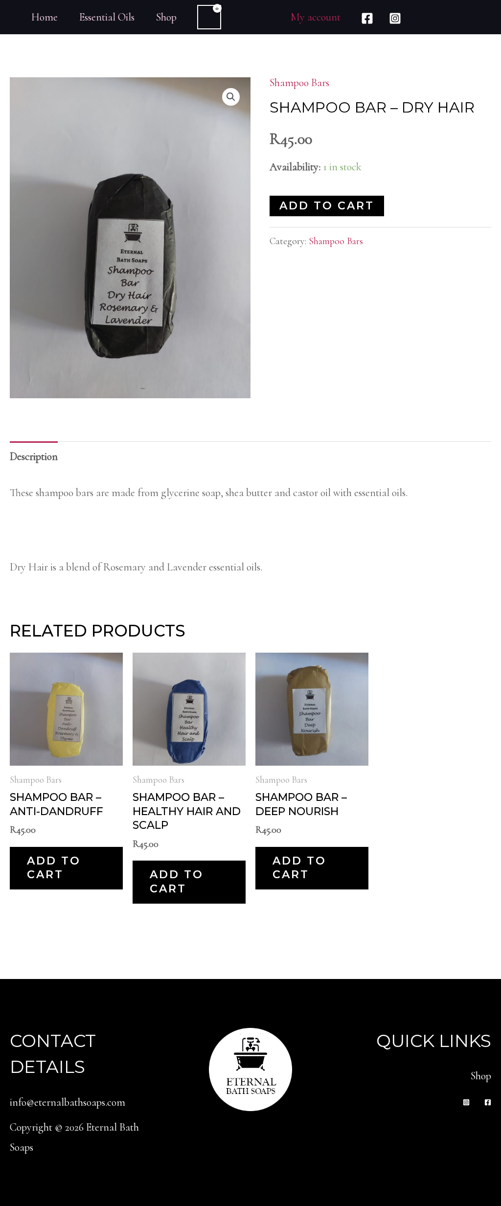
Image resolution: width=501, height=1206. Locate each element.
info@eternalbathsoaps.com (67, 1102)
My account (316, 17)
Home (44, 17)
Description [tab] (34, 456)
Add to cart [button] (54, 868)
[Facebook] (367, 18)
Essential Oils (107, 17)
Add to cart (326, 205)
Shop (166, 17)
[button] (231, 97)
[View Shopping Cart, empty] (209, 17)
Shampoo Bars (299, 82)
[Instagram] (395, 18)
